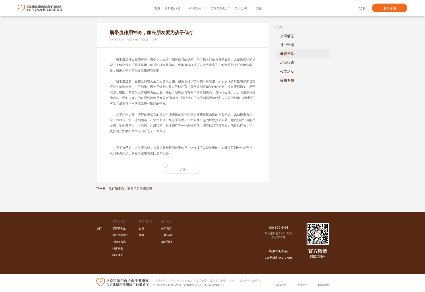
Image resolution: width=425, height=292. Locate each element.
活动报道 (287, 62)
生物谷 (233, 280)
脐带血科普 (172, 8)
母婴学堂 (287, 53)
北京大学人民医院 (250, 280)
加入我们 (166, 241)
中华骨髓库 (159, 280)
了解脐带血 (119, 228)
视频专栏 (287, 80)
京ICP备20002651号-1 (210, 284)
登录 (362, 8)
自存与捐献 (218, 8)
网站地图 (323, 284)
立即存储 (389, 8)
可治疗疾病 (119, 241)
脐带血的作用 (120, 235)
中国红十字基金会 (179, 280)
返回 (183, 169)
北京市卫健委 (218, 280)
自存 (141, 228)
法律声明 (302, 284)
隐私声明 (281, 284)
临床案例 (117, 248)
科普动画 (117, 255)
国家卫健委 (200, 280)
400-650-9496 (278, 227)
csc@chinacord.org (278, 257)
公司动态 (287, 35)
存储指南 (195, 8)
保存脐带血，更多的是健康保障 (130, 188)
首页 (157, 8)
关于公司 (241, 8)
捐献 (141, 235)
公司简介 (166, 228)
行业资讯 (287, 44)
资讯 (259, 8)
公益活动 (287, 71)
